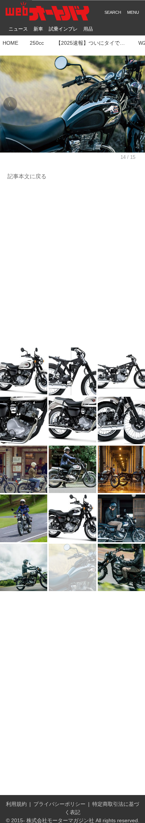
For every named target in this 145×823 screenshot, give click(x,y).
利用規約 (16, 804)
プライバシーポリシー (59, 804)
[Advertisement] (72, 264)
